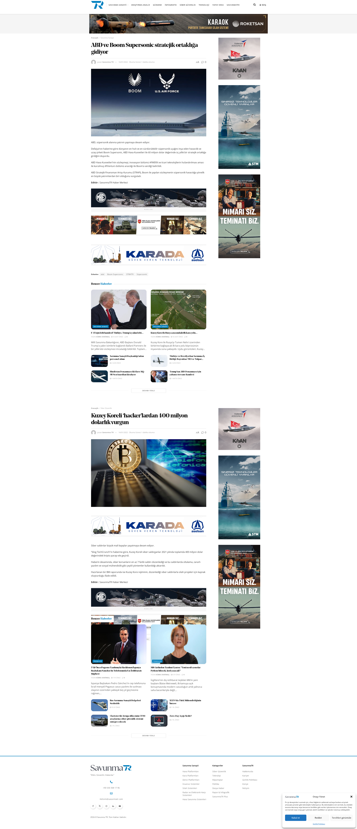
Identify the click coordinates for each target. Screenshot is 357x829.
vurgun (170, 639)
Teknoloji (204, 5)
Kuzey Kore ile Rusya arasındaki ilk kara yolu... (174, 333)
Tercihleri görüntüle (341, 817)
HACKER (122, 639)
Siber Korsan (158, 639)
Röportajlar (217, 810)
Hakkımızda (247, 801)
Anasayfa (94, 38)
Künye (245, 814)
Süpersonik (142, 274)
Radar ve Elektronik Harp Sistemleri (194, 824)
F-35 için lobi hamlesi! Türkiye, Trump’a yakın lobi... (117, 333)
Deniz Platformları (191, 810)
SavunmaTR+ (233, 5)
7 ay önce (116, 708)
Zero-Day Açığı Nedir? (181, 746)
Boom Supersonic (115, 274)
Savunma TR (108, 62)
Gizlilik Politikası (319, 824)
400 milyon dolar (108, 639)
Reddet (318, 817)
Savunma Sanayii (118, 5)
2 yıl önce (115, 756)
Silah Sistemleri (190, 818)
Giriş (263, 4)
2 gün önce (116, 363)
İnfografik (171, 5)
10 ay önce (115, 737)
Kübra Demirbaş (103, 337)
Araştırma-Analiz (140, 5)
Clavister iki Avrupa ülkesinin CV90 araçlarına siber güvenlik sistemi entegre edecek (127, 749)
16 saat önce (117, 337)
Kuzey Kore (135, 639)
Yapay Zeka (218, 5)
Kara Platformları (190, 805)
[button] (351, 796)
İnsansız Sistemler (191, 814)
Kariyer (245, 805)
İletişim (245, 818)
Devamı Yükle (148, 391)
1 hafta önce (116, 378)
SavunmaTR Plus (220, 826)
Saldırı (146, 639)
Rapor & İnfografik (220, 822)
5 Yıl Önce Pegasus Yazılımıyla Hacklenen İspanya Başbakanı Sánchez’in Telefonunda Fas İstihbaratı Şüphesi (116, 701)
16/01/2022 (123, 62)
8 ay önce (176, 705)
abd (102, 274)
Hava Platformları (191, 801)
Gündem (157, 5)
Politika (215, 814)
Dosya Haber (218, 818)
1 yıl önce (175, 737)
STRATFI (130, 274)
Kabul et (296, 817)
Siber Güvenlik (188, 5)
